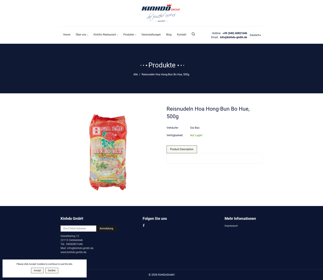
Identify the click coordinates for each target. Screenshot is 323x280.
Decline (52, 270)
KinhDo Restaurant (105, 34)
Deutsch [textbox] (255, 35)
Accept (37, 270)
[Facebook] (144, 225)
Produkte (129, 34)
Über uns (81, 34)
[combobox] (255, 35)
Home (66, 34)
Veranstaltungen (151, 34)
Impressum (231, 225)
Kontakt (181, 34)
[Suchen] (193, 34)
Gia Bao (195, 127)
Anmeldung (106, 228)
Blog (169, 34)
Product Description (181, 149)
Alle (135, 74)
